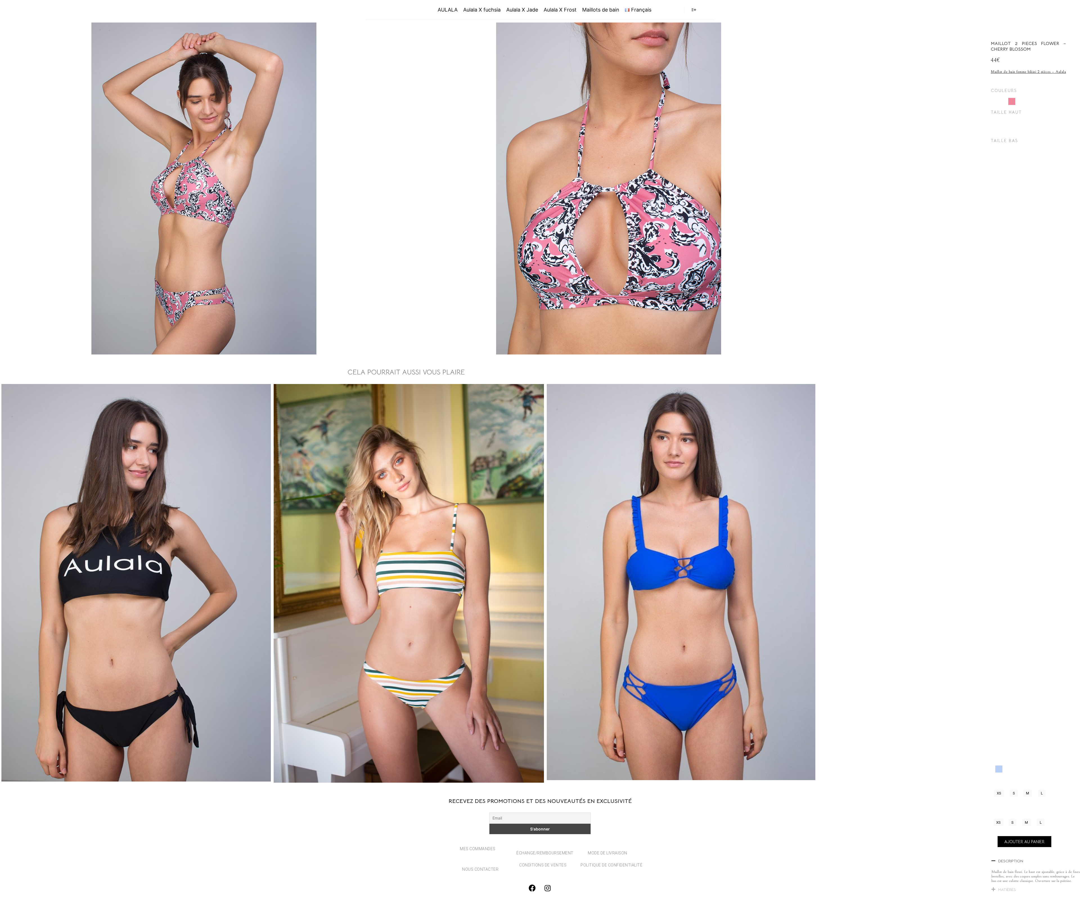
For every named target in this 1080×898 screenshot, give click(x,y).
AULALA (391, 9)
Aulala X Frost (560, 10)
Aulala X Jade (522, 10)
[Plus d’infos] (694, 10)
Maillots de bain (600, 10)
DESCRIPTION (1010, 860)
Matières (1007, 889)
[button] (999, 793)
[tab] (1035, 862)
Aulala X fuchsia (482, 10)
